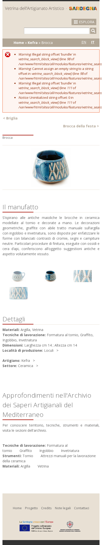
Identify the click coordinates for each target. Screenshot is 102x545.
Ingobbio (46, 450)
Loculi (48, 350)
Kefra (33, 42)
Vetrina (43, 466)
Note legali (63, 508)
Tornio (28, 455)
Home (19, 42)
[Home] (51, 8)
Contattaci (81, 508)
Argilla (25, 466)
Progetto (31, 508)
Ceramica (25, 365)
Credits (46, 508)
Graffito (26, 450)
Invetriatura (70, 450)
